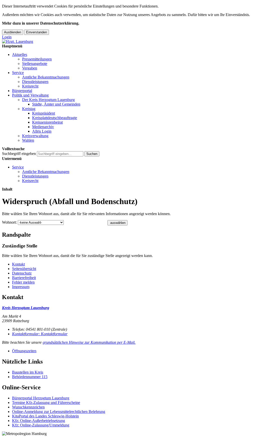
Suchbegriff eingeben (19, 153)
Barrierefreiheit (24, 278)
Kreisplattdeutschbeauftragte (54, 118)
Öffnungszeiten (24, 351)
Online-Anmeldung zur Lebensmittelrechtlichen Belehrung (58, 411)
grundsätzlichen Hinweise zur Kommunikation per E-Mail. (89, 342)
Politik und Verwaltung (30, 95)
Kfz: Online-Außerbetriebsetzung (38, 420)
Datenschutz (22, 273)
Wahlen (28, 140)
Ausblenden (12, 32)
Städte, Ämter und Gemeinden (56, 104)
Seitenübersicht (24, 269)
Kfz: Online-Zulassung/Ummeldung (40, 425)
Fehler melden (23, 282)
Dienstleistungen (35, 81)
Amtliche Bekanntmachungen (45, 77)
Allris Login (41, 131)
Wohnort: (9, 222)
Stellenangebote (34, 63)
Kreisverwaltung (35, 136)
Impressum (20, 287)
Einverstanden (36, 32)
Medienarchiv (43, 127)
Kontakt (18, 264)
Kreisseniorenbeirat (47, 122)
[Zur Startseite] (17, 41)
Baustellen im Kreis (27, 372)
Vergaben (29, 68)
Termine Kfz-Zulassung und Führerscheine (46, 402)
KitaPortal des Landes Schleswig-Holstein (45, 416)
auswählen (117, 223)
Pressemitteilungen (37, 59)
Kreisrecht (30, 86)
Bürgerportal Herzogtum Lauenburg (40, 398)
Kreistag (28, 109)
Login (7, 37)
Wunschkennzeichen (28, 407)
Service (18, 72)
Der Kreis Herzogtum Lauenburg (48, 100)
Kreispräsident (43, 113)
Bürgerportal (22, 91)
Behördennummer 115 (29, 377)
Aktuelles (19, 54)
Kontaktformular (40, 334)
